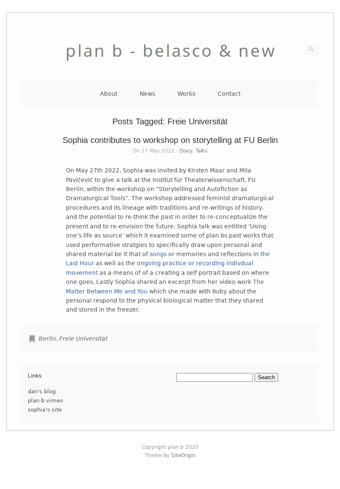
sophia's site (45, 410)
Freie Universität (83, 338)
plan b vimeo (45, 400)
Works (186, 93)
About (108, 93)
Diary (186, 151)
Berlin (47, 338)
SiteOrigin (183, 455)
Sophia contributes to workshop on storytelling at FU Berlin (170, 140)
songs (158, 254)
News (147, 93)
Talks (201, 151)
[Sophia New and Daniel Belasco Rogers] (170, 68)
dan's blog (42, 391)
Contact (229, 93)
